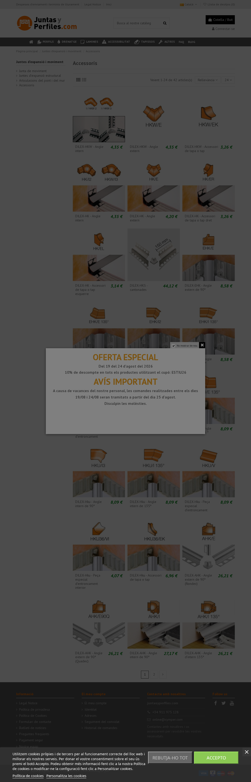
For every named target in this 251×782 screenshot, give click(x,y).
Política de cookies (28, 775)
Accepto (216, 758)
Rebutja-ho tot (170, 758)
